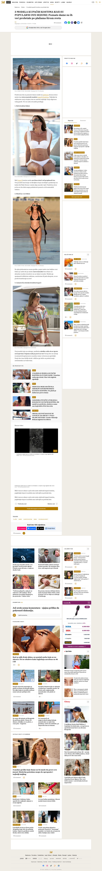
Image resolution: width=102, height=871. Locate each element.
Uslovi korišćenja (67, 861)
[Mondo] (28, 858)
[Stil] (3, 2)
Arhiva (49, 861)
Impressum (33, 861)
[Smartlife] (58, 858)
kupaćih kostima (43, 97)
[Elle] (40, 858)
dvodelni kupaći (43, 519)
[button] (57, 23)
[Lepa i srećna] (52, 858)
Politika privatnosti (57, 861)
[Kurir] (22, 858)
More (20, 519)
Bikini (35, 519)
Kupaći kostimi (28, 519)
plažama (46, 95)
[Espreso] (35, 858)
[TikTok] (76, 63)
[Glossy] (46, 858)
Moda (22, 7)
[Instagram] (71, 63)
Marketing (39, 861)
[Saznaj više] (88, 651)
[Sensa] (65, 858)
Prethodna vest (22, 504)
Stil (15, 22)
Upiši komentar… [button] (23, 615)
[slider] (36, 448)
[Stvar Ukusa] (79, 858)
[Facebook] (66, 63)
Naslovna (17, 7)
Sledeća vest (51, 504)
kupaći (20, 180)
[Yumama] (72, 858)
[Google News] (86, 63)
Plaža (15, 519)
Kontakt (45, 861)
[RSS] (81, 63)
